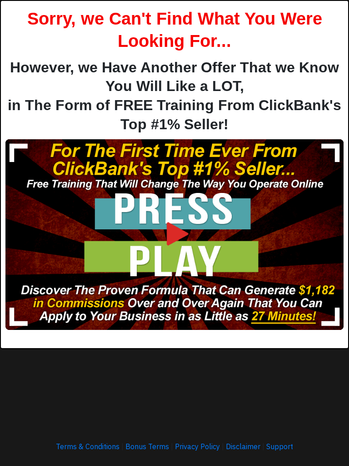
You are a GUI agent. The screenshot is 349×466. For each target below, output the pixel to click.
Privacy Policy (197, 446)
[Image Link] (174, 234)
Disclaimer (243, 446)
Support (279, 446)
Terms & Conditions (88, 446)
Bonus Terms (147, 446)
